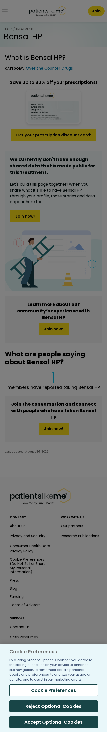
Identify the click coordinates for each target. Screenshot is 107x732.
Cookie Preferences (53, 690)
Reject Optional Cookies (53, 706)
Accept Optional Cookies (53, 722)
